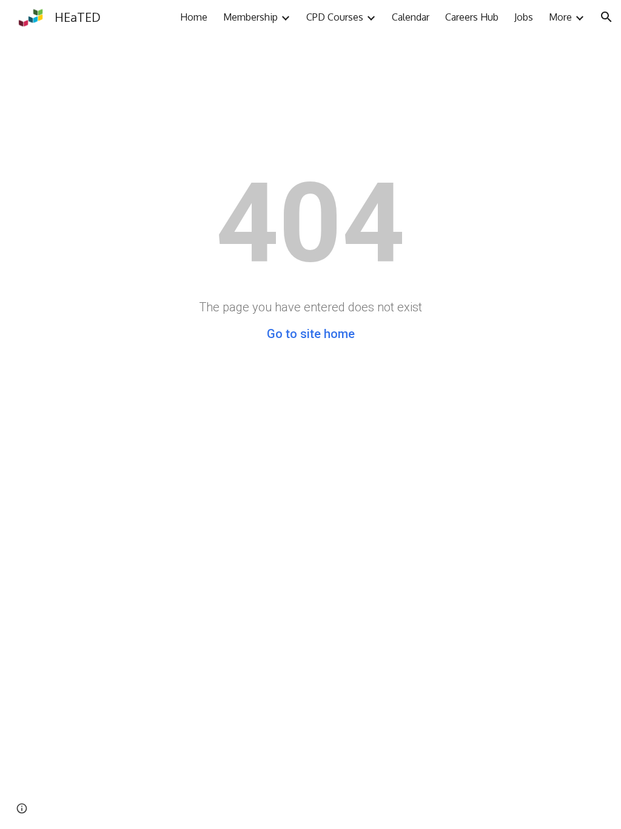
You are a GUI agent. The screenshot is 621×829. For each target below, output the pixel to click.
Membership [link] (250, 17)
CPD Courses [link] (334, 17)
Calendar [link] (410, 17)
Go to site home (311, 334)
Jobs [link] (523, 17)
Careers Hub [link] (471, 17)
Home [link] (193, 17)
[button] (606, 17)
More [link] (560, 17)
